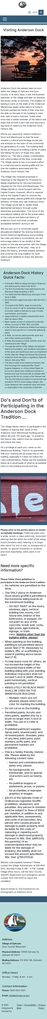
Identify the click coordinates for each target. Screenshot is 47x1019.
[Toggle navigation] (5, 19)
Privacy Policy (41, 1007)
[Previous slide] (4, 60)
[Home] (22, 4)
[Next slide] (43, 60)
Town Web (19, 1007)
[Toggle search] (41, 12)
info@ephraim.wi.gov (19, 995)
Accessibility (30, 1005)
